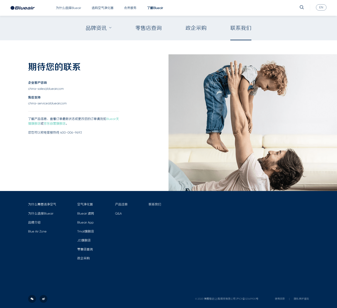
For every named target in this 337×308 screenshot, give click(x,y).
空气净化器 (85, 204)
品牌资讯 (96, 28)
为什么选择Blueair (68, 8)
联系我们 (240, 28)
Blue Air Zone (37, 231)
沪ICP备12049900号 (247, 298)
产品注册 (121, 204)
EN (321, 7)
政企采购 (196, 28)
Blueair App (85, 222)
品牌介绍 (34, 222)
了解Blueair (155, 8)
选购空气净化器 (103, 8)
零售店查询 (148, 28)
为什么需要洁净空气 (42, 204)
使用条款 (280, 298)
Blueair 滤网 (85, 213)
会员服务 (130, 8)
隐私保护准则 (301, 298)
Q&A (118, 213)
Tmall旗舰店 (85, 231)
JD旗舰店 (84, 240)
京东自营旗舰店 (55, 123)
